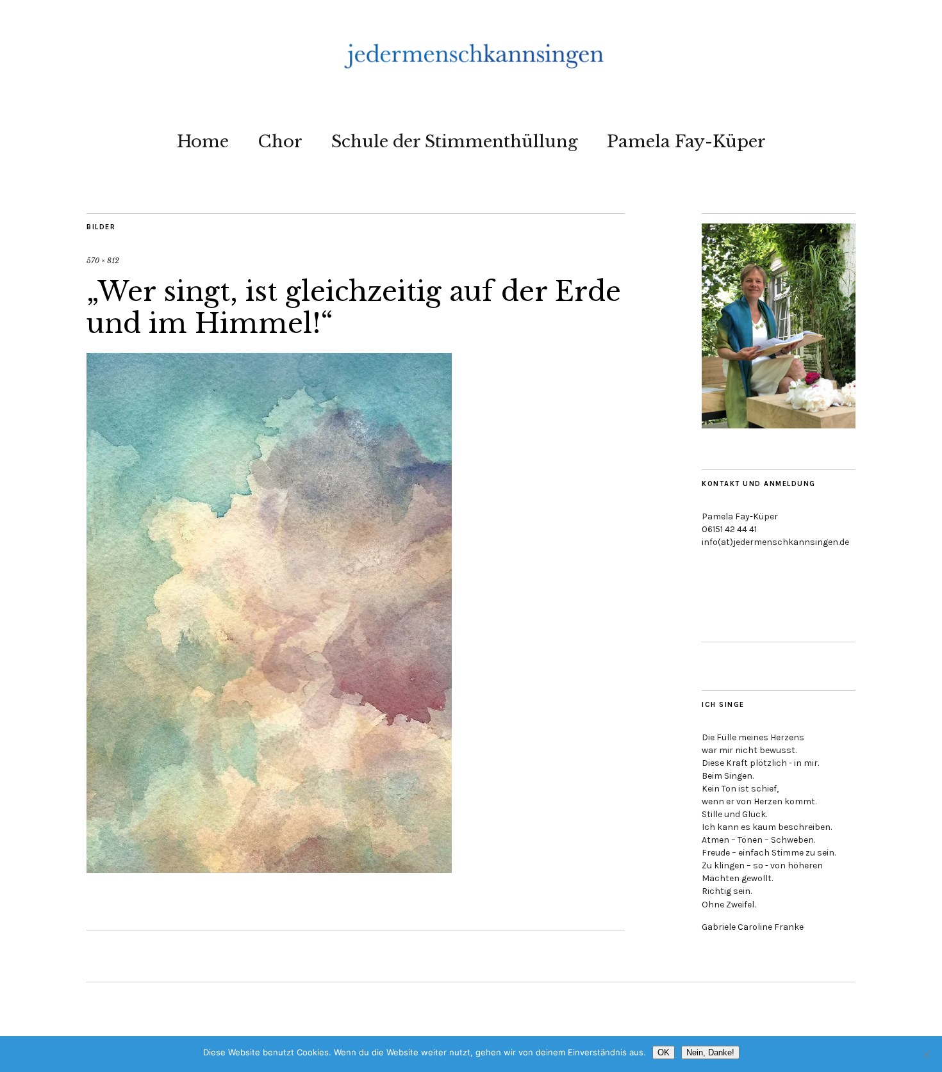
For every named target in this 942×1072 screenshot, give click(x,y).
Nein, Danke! (710, 1052)
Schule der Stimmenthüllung (454, 141)
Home (203, 141)
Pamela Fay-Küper (686, 141)
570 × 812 (103, 260)
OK (663, 1052)
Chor (280, 141)
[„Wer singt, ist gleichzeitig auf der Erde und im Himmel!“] (269, 869)
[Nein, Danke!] (926, 1054)
